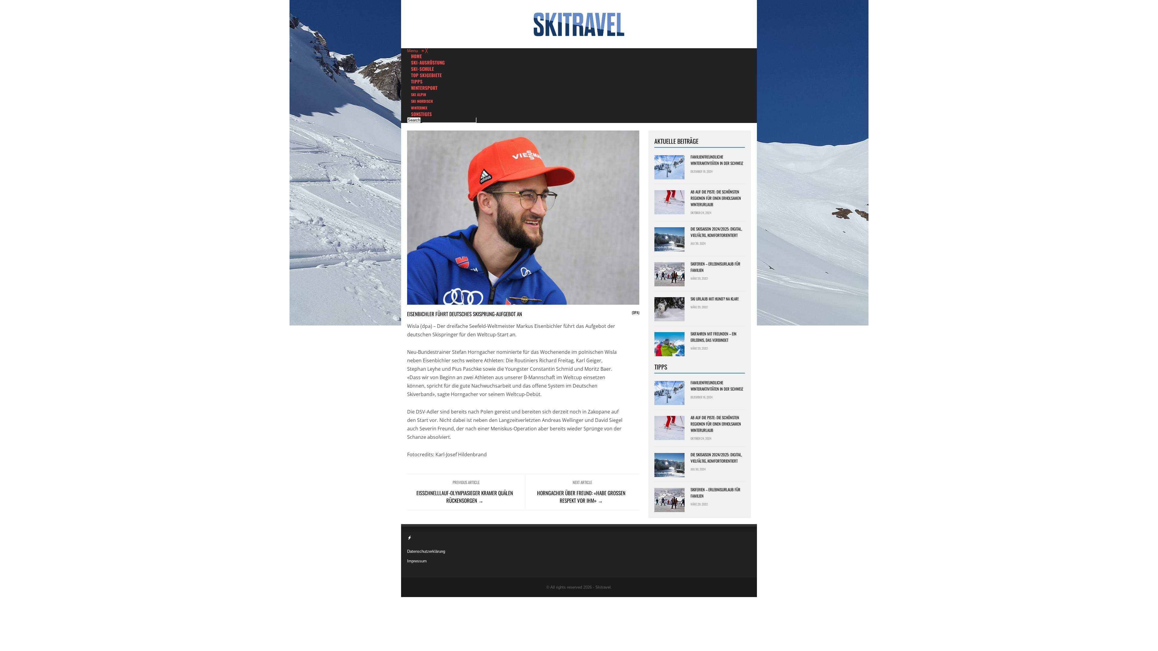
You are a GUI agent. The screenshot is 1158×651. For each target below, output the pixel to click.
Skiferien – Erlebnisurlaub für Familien (715, 267)
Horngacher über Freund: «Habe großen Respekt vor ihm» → (581, 496)
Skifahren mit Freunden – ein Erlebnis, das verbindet (713, 337)
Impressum (417, 561)
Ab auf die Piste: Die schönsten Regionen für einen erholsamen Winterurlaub (716, 198)
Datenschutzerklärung (426, 551)
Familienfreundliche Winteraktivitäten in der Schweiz (717, 160)
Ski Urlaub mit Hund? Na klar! (715, 299)
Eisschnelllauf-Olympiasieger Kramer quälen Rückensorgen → (464, 496)
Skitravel (603, 587)
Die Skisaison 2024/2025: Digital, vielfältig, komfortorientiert (716, 232)
